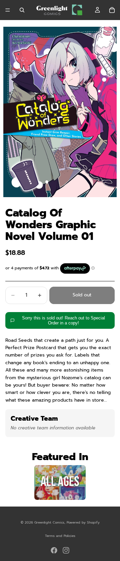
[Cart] (112, 10)
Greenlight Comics (49, 522)
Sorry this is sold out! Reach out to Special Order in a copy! (63, 320)
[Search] (22, 10)
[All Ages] (60, 482)
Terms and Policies (60, 535)
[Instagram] (66, 550)
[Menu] (7, 10)
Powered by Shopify (83, 522)
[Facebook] (54, 550)
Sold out (82, 294)
